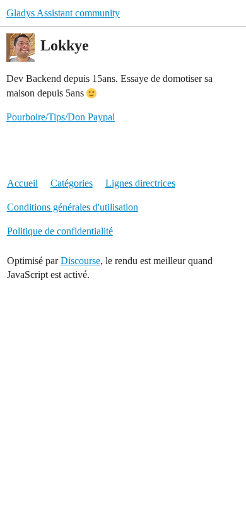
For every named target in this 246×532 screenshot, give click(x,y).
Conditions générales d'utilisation (72, 207)
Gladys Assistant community (63, 13)
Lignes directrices (140, 183)
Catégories (71, 183)
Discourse (80, 260)
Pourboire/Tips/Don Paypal (60, 117)
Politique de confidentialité (60, 231)
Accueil (22, 183)
